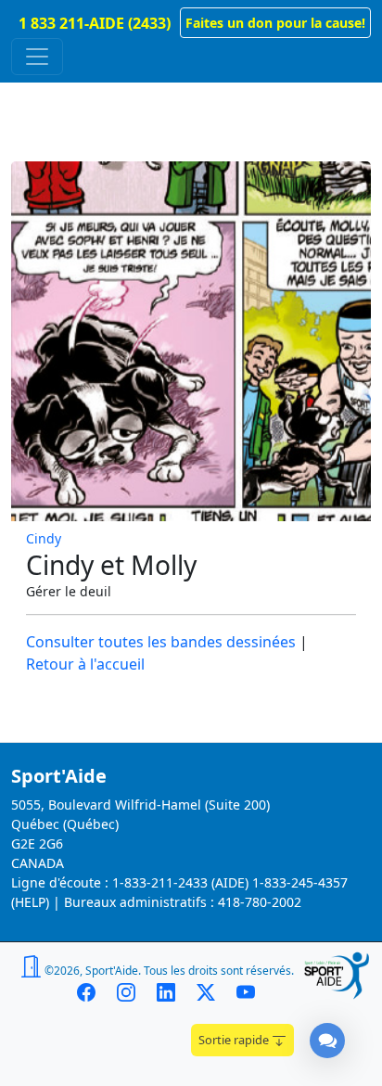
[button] (275, 22)
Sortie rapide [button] (235, 1039)
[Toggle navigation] (37, 56)
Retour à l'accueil (85, 664)
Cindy (43, 538)
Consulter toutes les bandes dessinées (161, 642)
